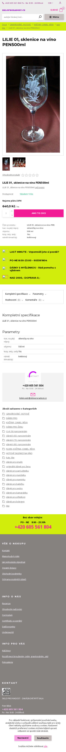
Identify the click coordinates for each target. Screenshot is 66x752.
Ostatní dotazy (9, 567)
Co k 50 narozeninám (16, 431)
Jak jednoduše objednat (13, 562)
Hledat (40, 17)
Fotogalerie (7, 662)
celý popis (39, 187)
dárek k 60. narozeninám (18, 435)
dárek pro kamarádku (17, 492)
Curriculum (7, 615)
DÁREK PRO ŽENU (14, 426)
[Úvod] (13, 10)
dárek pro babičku (15, 484)
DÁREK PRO (11, 418)
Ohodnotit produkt (11, 175)
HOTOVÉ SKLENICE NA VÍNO (19, 453)
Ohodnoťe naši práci (12, 609)
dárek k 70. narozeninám (18, 440)
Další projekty (8, 626)
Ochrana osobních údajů (14, 579)
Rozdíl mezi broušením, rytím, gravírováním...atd (25, 656)
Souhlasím (43, 738)
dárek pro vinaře (14, 462)
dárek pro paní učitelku (17, 470)
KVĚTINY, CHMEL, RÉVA (44, 24)
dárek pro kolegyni (15, 501)
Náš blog (6, 650)
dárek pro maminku (15, 479)
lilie (7, 505)
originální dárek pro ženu (18, 466)
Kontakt (6, 550)
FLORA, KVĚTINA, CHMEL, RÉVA (20, 448)
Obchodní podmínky (12, 573)
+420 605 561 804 (13, 3)
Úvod (4, 24)
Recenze (6, 603)
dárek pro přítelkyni (15, 497)
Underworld (8, 632)
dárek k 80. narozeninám (18, 444)
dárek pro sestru (14, 488)
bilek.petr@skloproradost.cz (33, 398)
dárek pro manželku (16, 475)
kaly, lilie (10, 457)
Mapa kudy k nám (10, 556)
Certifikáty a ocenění (12, 620)
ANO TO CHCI (39, 213)
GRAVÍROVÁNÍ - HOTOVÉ (20, 24)
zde (45, 746)
